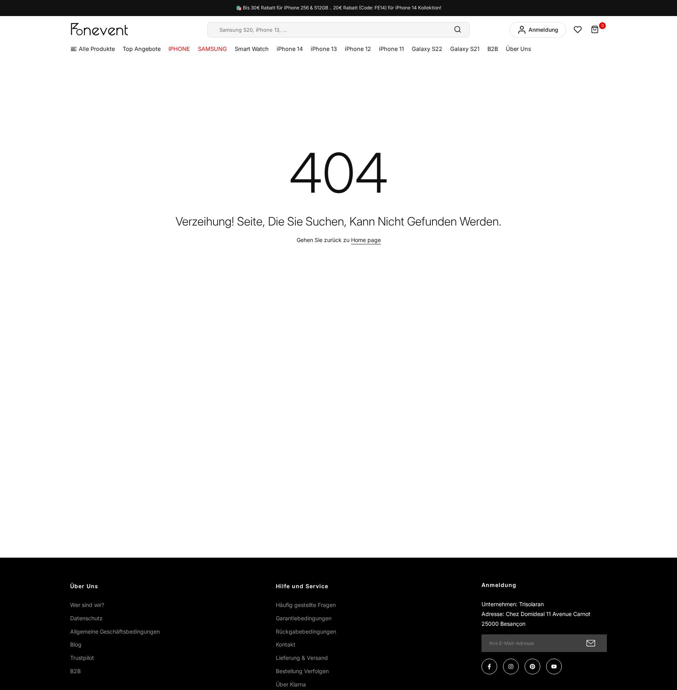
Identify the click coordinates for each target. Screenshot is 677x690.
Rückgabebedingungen (306, 631)
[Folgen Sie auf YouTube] (554, 666)
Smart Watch (252, 48)
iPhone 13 (324, 48)
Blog (75, 644)
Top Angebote (142, 48)
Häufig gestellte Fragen (306, 604)
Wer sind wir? (87, 604)
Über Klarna (291, 684)
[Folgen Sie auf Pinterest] (532, 666)
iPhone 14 (290, 48)
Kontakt (285, 644)
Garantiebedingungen (303, 618)
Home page (366, 240)
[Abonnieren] (591, 643)
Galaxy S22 (427, 48)
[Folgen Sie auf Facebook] (489, 666)
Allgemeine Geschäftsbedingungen (115, 631)
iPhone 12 (358, 48)
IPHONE (179, 48)
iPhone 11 (391, 48)
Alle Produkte (97, 48)
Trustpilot (82, 657)
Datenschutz (86, 618)
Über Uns (518, 48)
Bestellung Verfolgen (302, 671)
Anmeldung (543, 29)
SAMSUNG (212, 48)
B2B (492, 48)
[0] (595, 29)
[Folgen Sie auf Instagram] (511, 666)
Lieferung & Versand (302, 657)
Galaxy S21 (465, 48)
